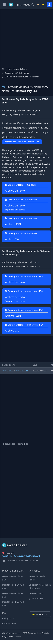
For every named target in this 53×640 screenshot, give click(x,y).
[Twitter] (4, 561)
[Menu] (4, 4)
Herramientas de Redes (17, 69)
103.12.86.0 (7, 370)
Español (40, 614)
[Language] (43, 4)
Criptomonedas (9, 623)
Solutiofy (45, 633)
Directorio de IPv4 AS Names (17, 73)
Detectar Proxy (36, 593)
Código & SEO (8, 618)
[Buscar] (32, 4)
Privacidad (23, 560)
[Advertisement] (26, 39)
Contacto (34, 560)
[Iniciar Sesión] (49, 4)
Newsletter (12, 560)
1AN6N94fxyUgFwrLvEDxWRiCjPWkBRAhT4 (21, 556)
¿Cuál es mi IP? (36, 598)
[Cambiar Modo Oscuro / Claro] (38, 4)
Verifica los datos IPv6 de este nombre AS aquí (22, 142)
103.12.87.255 (21, 370)
